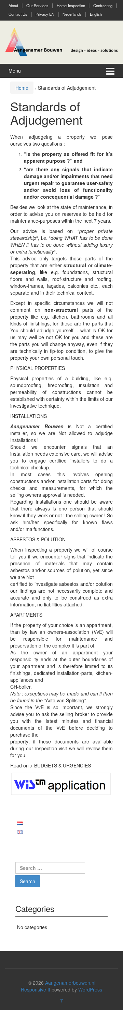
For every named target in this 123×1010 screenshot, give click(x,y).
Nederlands (72, 14)
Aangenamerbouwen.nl (70, 982)
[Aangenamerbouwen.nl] (61, 41)
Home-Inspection (71, 5)
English (96, 14)
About (13, 5)
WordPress (90, 989)
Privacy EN (45, 14)
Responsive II (35, 989)
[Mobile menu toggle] (110, 71)
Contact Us (18, 14)
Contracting (102, 5)
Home (21, 87)
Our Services (37, 5)
